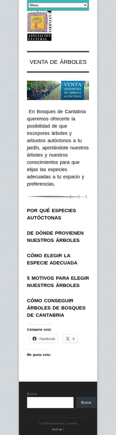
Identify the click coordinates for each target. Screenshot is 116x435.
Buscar (32, 394)
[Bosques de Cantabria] (39, 38)
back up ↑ (58, 429)
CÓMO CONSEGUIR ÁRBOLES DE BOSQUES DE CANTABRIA (56, 308)
